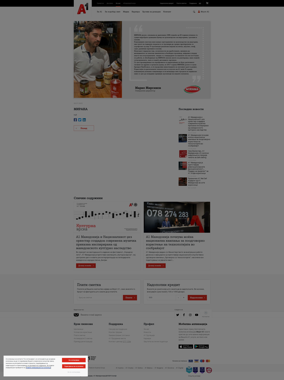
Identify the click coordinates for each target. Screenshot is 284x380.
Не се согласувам (74, 372)
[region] (46, 366)
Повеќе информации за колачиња (38, 367)
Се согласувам (74, 360)
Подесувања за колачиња (73, 366)
